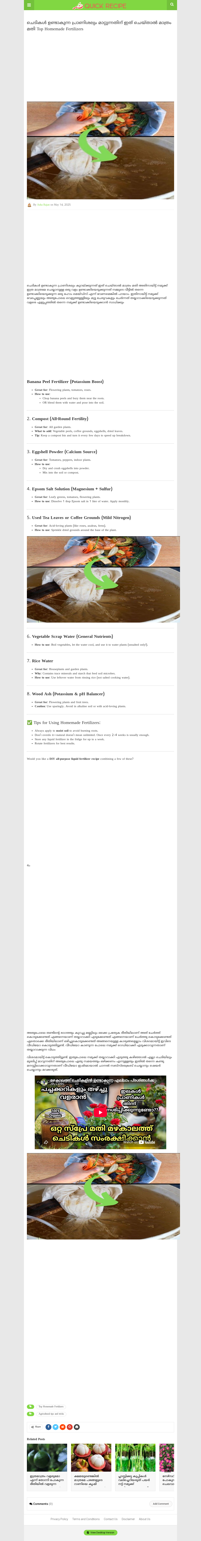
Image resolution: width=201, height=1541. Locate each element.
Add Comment (161, 1504)
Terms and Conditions (86, 1519)
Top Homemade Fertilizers (51, 1406)
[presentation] (167, 1469)
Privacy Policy (59, 1519)
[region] (100, 65)
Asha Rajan (43, 205)
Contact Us (111, 1519)
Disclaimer (128, 1519)
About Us (144, 1519)
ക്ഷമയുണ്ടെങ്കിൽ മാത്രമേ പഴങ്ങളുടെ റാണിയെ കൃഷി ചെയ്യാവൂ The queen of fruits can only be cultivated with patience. (89, 1486)
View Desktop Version (102, 1532)
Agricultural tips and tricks (51, 1414)
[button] (29, 5)
